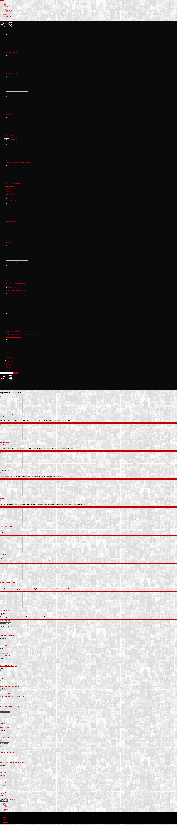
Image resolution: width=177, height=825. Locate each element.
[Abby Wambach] (4, 725)
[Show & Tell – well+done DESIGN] (3, 703)
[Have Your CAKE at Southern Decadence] (12, 287)
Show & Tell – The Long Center (9, 676)
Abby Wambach (4, 727)
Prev (1, 620)
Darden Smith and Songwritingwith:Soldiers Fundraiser (19, 162)
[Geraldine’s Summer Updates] (8, 198)
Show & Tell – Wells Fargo (7, 656)
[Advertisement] (25, 384)
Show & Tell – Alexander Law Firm (10, 686)
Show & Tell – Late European (8, 666)
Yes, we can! (8, 93)
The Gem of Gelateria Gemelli (12, 262)
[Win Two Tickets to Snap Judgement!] (10, 186)
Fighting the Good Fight (7, 414)
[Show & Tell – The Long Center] (3, 673)
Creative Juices (4, 470)
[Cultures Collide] (11, 439)
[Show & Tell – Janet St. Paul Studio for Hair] (5, 693)
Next (6, 620)
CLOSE (2, 0)
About (4, 14)
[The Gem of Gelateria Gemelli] (17, 260)
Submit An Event (9, 12)
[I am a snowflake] (8, 191)
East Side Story (4, 610)
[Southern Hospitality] (17, 218)
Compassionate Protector (11, 52)
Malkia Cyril (3, 498)
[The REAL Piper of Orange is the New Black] (3, 718)
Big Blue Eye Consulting (7, 635)
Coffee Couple (9, 242)
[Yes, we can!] (17, 91)
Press (7, 17)
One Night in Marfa (5, 737)
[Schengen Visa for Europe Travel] (22, 334)
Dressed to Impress (10, 135)
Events (4, 9)
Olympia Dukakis (10, 114)
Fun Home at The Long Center (13, 142)
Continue (2, 422)
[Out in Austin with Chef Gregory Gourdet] (17, 280)
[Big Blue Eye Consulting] (5, 633)
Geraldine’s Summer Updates (12, 200)
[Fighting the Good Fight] (11, 411)
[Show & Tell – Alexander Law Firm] (3, 683)
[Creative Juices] (11, 467)
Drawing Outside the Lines (12, 73)
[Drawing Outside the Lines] (17, 70)
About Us (8, 15)
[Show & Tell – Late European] (3, 663)
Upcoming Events (9, 10)
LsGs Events (8, 11)
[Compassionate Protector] (17, 49)
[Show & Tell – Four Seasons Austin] (3, 643)
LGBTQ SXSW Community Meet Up (14, 183)
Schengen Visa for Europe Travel (13, 337)
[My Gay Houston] (17, 355)
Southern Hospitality (10, 221)
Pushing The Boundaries (7, 526)
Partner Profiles (5, 626)
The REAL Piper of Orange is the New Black (12, 721)
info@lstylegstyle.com (10, 799)
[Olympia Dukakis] (17, 111)
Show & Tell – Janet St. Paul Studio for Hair (12, 696)
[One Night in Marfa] (3, 735)
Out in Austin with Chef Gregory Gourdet (15, 283)
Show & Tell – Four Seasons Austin (10, 645)
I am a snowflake (9, 194)
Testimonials (8, 16)
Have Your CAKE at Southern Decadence (15, 290)
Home (4, 3)
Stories (4, 804)
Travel (4, 7)
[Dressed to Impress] (17, 132)
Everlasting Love (5, 554)
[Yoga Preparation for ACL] (11, 579)
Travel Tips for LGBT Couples (13, 331)
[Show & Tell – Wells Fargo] (5, 653)
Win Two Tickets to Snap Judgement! (14, 188)
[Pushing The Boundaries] (11, 523)
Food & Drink (6, 6)
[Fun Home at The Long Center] (11, 139)
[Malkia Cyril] (11, 495)
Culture (4, 5)
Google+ (5, 810)
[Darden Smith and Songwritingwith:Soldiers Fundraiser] (17, 159)
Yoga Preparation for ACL (7, 582)
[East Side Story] (11, 607)
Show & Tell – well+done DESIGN (10, 706)
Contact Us (8, 19)
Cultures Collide (4, 442)
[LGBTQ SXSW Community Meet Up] (17, 180)
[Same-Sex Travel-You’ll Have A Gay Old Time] (17, 308)
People (4, 4)
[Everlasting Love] (11, 551)
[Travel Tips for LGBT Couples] (17, 328)
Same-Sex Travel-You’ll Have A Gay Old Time (16, 310)
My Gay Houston (10, 357)
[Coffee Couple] (17, 239)
